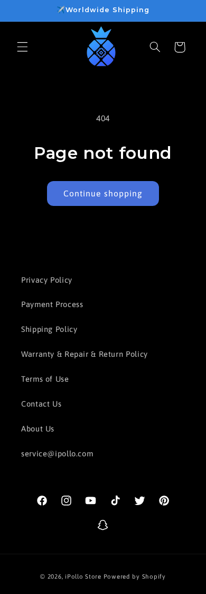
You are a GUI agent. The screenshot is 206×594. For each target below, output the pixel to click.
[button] (22, 47)
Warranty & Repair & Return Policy (84, 353)
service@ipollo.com (57, 453)
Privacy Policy (46, 279)
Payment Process (52, 304)
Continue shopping (103, 193)
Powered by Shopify (135, 576)
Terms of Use (45, 378)
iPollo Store (83, 576)
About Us (37, 428)
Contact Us (41, 403)
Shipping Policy (49, 329)
